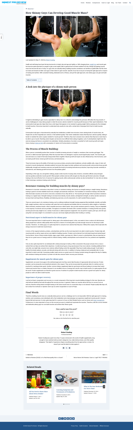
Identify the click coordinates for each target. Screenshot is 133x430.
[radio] (60, 315)
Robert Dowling (50, 60)
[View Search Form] (130, 2)
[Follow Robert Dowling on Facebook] (63, 348)
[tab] (63, 404)
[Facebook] (59, 418)
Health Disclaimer (83, 426)
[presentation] (39, 379)
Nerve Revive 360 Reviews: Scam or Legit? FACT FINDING (90, 356)
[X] (62, 418)
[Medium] (70, 418)
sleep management (98, 300)
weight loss (93, 64)
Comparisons (96, 3)
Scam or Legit (106, 3)
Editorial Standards (93, 426)
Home (82, 3)
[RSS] (73, 418)
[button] (1, 37)
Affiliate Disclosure (104, 426)
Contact (125, 3)
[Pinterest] (68, 418)
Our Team (118, 3)
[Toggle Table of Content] (39, 80)
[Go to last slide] (29, 386)
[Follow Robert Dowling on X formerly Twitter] (66, 348)
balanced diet (39, 143)
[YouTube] (65, 418)
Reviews (88, 3)
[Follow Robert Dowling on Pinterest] (69, 348)
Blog (112, 3)
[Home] (26, 8)
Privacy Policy (74, 426)
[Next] (104, 386)
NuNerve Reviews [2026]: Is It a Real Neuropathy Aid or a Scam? (44, 356)
